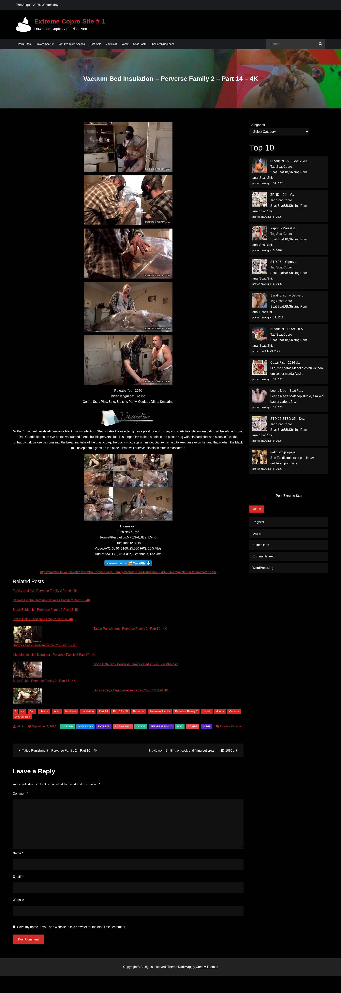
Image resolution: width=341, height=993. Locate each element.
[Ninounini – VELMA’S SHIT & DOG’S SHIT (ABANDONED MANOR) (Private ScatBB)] (259, 165)
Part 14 (103, 711)
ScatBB (192, 726)
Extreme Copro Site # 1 (69, 21)
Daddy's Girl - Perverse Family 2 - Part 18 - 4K (45, 645)
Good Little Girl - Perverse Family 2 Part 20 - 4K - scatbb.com (136, 664)
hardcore (71, 711)
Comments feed (263, 556)
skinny (220, 711)
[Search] (320, 44)
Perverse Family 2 (186, 711)
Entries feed (260, 545)
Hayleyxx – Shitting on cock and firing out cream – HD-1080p (191, 750)
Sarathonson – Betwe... (286, 295)
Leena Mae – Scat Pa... (286, 390)
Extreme (104, 726)
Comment (20, 793)
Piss (180, 726)
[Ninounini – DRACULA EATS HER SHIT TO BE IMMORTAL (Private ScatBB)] (259, 333)
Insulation (88, 711)
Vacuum (234, 711)
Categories (257, 125)
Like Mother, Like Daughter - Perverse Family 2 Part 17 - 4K (54, 654)
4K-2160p (67, 726)
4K (22, 711)
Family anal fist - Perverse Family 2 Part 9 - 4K (45, 590)
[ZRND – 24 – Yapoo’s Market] (259, 199)
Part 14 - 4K (120, 711)
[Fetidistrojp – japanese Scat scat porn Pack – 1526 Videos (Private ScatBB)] (259, 457)
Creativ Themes (207, 967)
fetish (56, 711)
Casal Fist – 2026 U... (285, 362)
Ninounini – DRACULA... (287, 329)
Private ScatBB (45, 43)
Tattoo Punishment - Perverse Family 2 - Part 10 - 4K (130, 628)
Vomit (125, 43)
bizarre (44, 711)
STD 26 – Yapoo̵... (283, 262)
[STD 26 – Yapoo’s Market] (259, 266)
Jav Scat (111, 43)
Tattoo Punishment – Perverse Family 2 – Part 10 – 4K (59, 750)
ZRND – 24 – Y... (282, 194)
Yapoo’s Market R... (284, 228)
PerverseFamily (161, 726)
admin (20, 726)
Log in (256, 533)
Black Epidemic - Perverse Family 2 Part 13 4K (45, 609)
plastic (207, 711)
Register (258, 522)
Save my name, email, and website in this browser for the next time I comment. (71, 927)
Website (18, 900)
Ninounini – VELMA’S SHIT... (290, 161)
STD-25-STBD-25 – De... (287, 418)
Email (18, 876)
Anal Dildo (85, 726)
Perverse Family (160, 711)
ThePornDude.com (162, 43)
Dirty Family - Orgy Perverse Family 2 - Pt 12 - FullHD (131, 690)
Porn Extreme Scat (289, 495)
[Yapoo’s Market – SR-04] (259, 233)
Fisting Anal (123, 726)
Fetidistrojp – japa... (284, 452)
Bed (32, 711)
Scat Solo (95, 43)
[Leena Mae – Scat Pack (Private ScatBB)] (259, 395)
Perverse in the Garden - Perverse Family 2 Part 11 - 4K (51, 600)
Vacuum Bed (22, 716)
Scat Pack (139, 43)
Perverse (138, 711)
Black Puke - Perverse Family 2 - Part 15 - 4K (44, 680)
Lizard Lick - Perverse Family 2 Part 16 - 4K (43, 619)
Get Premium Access (72, 43)
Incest (140, 726)
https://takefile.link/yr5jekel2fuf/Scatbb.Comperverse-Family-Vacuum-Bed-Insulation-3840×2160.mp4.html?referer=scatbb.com (128, 572)
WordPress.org (262, 567)
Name (18, 853)
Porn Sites (24, 43)
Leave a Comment (229, 726)
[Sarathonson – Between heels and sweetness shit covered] (259, 300)
